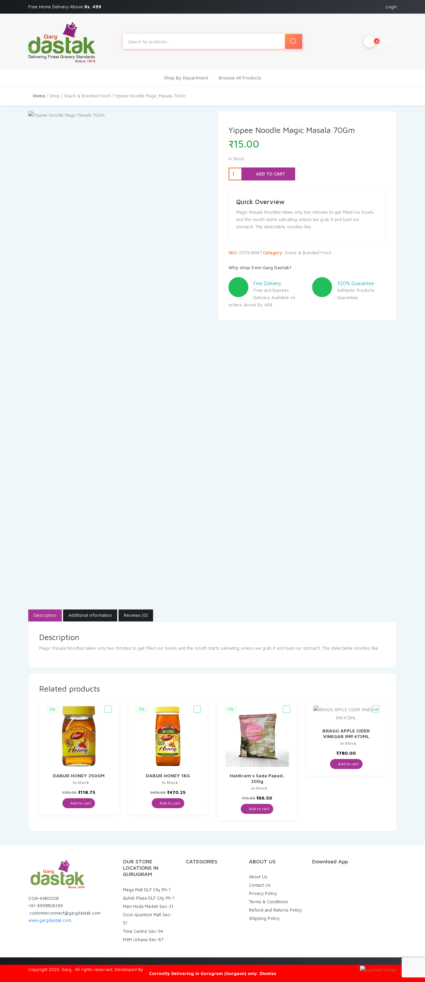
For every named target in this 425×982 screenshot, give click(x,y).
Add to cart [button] (80, 803)
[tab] (45, 615)
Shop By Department (186, 77)
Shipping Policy (264, 918)
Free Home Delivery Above (65, 6)
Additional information (90, 615)
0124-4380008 (43, 898)
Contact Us (260, 885)
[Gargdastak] (61, 41)
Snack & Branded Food (87, 95)
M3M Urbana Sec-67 (143, 939)
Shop (54, 95)
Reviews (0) (136, 615)
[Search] (293, 41)
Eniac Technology (161, 969)
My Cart (386, 41)
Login (391, 6)
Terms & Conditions (268, 901)
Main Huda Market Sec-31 (148, 906)
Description (45, 615)
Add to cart (270, 173)
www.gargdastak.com (49, 920)
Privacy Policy (263, 893)
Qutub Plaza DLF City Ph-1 (149, 898)
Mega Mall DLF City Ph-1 (147, 889)
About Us (258, 876)
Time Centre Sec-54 (143, 931)
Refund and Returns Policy (275, 910)
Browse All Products (240, 77)
